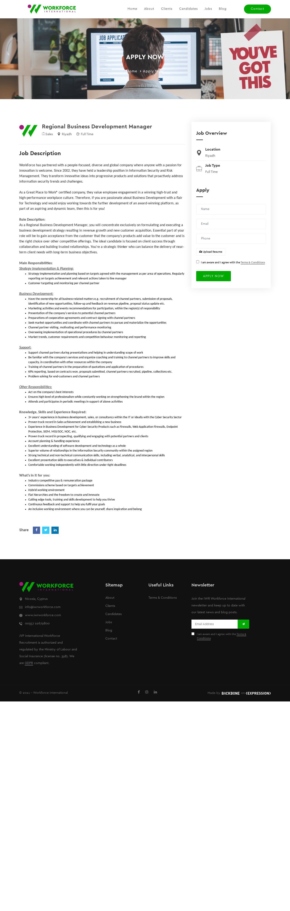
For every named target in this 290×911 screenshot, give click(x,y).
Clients (166, 9)
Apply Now (153, 71)
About (149, 9)
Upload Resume (212, 251)
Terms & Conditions (253, 262)
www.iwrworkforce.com (43, 615)
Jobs (208, 9)
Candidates (188, 9)
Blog (223, 9)
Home (132, 9)
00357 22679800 (37, 623)
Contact (257, 9)
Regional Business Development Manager (97, 127)
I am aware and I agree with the (233, 262)
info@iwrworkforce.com (42, 607)
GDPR (29, 663)
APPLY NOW (213, 276)
